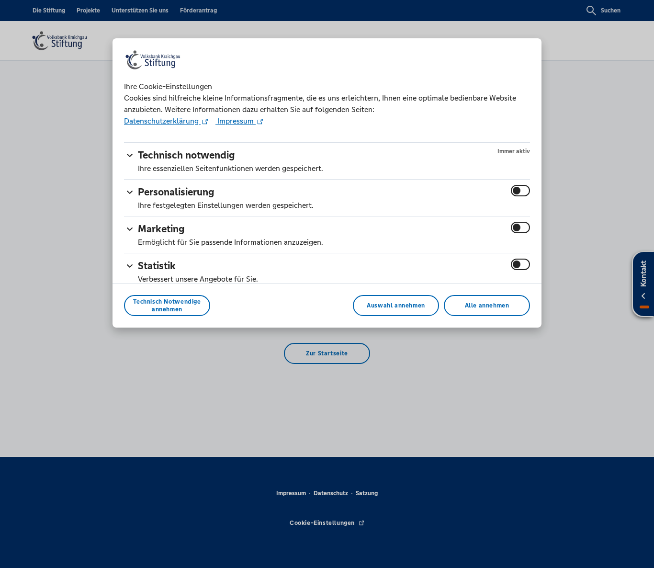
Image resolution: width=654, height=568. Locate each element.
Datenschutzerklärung (162, 120)
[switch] (520, 190)
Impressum (235, 120)
